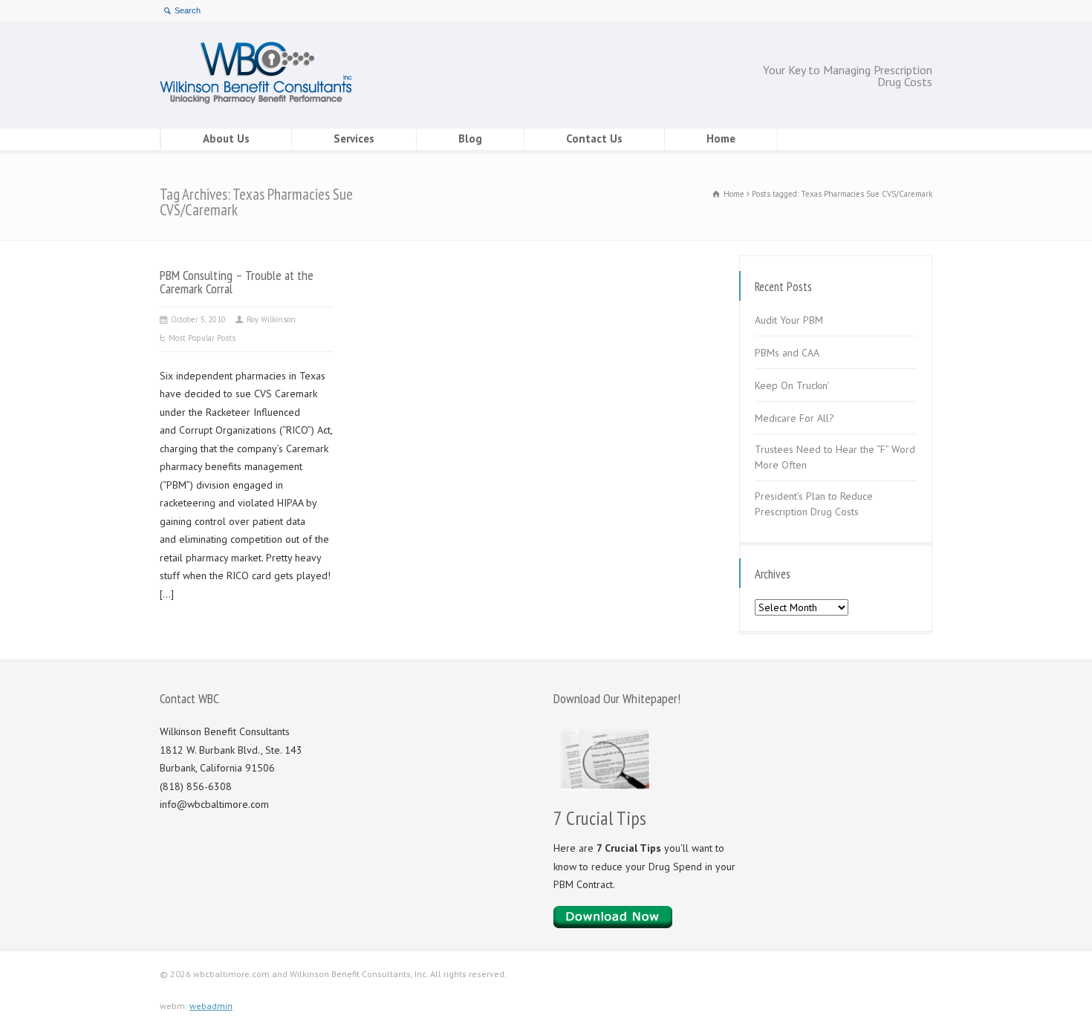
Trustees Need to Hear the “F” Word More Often (835, 457)
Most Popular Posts (202, 338)
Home (720, 138)
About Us (226, 138)
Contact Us (594, 138)
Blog (470, 138)
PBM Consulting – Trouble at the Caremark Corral (236, 281)
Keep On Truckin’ (792, 385)
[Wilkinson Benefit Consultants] (256, 100)
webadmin (211, 1005)
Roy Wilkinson (271, 319)
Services (354, 138)
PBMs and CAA (787, 352)
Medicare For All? (794, 418)
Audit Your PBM (789, 320)
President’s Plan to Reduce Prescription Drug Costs (814, 503)
